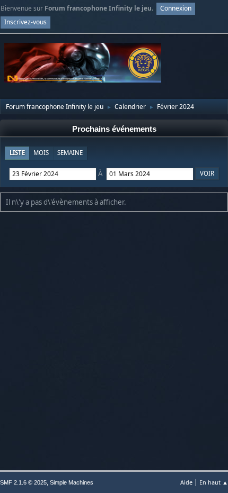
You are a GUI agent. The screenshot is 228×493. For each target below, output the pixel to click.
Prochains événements (114, 129)
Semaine (70, 153)
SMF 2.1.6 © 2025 (23, 482)
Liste (17, 153)
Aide (186, 482)
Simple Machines (71, 482)
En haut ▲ (213, 482)
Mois (41, 153)
